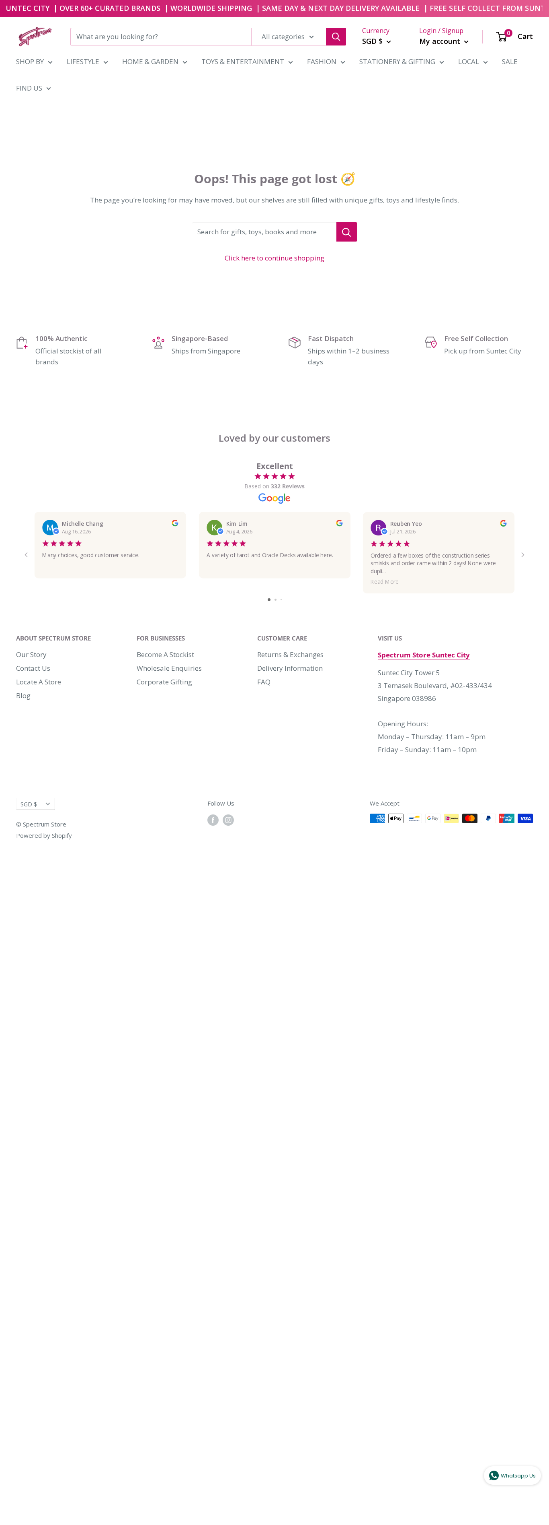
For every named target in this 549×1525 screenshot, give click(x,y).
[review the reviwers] (175, 524)
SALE (510, 61)
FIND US (29, 88)
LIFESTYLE (83, 61)
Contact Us (33, 668)
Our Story (31, 654)
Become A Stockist (165, 654)
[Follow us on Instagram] (228, 820)
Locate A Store (38, 681)
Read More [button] (385, 581)
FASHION (321, 61)
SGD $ (28, 804)
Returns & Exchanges (290, 654)
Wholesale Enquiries (169, 668)
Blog (23, 695)
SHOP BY (30, 61)
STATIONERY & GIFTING (397, 61)
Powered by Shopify (44, 835)
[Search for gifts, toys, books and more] (346, 232)
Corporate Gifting (164, 681)
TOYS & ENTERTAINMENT (242, 61)
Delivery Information (290, 668)
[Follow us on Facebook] (213, 820)
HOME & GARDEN (150, 61)
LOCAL (468, 61)
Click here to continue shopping (274, 257)
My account (440, 41)
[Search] (336, 36)
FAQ (263, 681)
